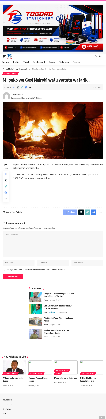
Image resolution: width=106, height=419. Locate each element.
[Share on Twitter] (18, 87)
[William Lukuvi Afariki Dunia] (14, 367)
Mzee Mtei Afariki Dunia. (65, 378)
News (46, 300)
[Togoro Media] (9, 56)
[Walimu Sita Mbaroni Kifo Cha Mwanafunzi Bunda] (35, 334)
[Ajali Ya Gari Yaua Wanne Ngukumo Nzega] (35, 321)
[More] (30, 87)
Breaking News (10, 73)
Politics (52, 312)
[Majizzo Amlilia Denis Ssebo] (40, 367)
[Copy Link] (22, 87)
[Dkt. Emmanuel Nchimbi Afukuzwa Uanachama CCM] (35, 309)
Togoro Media (17, 94)
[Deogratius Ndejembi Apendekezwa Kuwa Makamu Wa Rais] (35, 297)
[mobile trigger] (5, 56)
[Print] (26, 87)
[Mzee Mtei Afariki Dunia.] (66, 367)
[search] (96, 57)
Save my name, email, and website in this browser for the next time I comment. (36, 270)
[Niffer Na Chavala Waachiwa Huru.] (91, 367)
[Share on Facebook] (14, 87)
